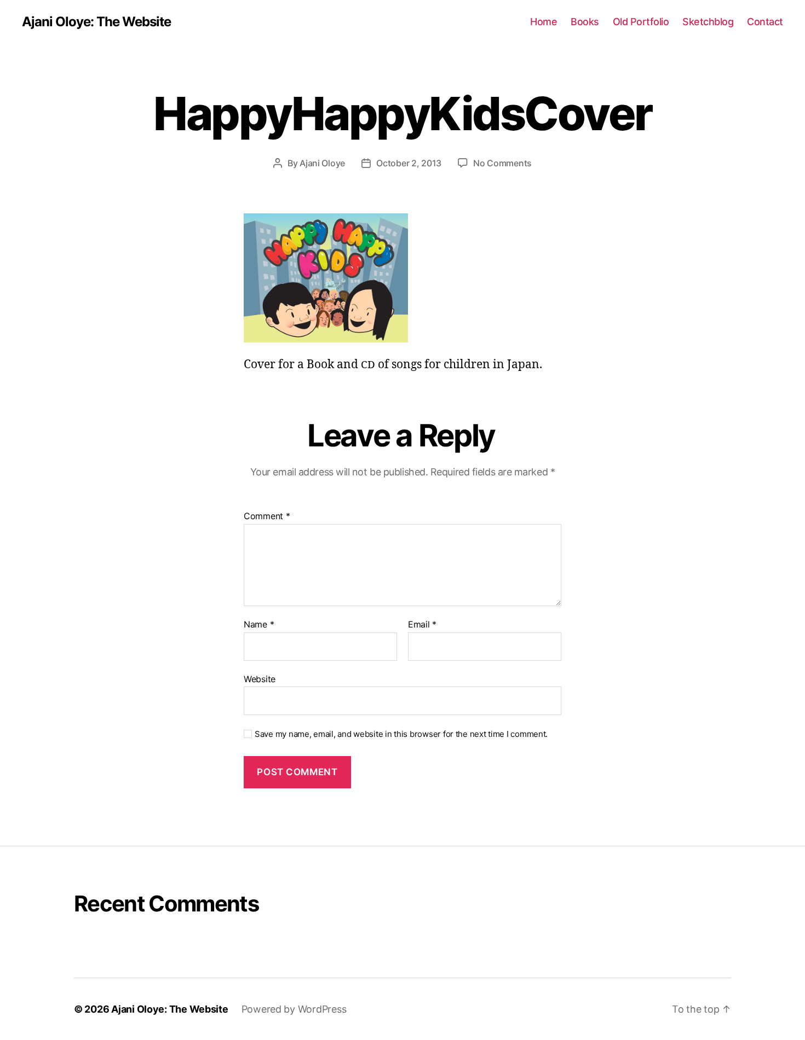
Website (259, 678)
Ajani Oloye (322, 163)
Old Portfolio (641, 21)
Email (422, 625)
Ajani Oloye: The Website (96, 21)
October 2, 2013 (408, 163)
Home (543, 21)
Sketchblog (707, 21)
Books (585, 21)
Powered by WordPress (294, 1009)
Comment (267, 516)
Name (259, 625)
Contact (765, 21)
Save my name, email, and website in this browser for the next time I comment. (401, 734)
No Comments (502, 163)
